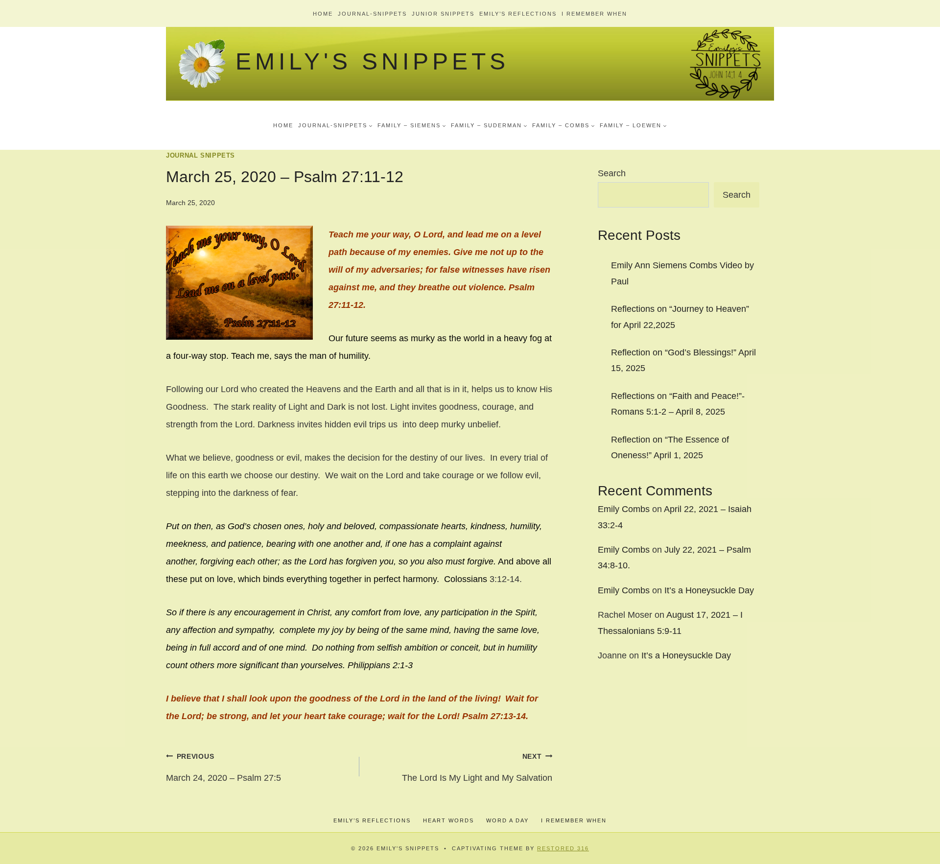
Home (323, 14)
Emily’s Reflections (518, 14)
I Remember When (594, 14)
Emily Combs (624, 509)
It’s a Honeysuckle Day (709, 590)
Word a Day (507, 820)
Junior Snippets (443, 14)
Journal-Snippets (372, 14)
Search (612, 173)
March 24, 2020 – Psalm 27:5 (223, 767)
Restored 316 (563, 848)
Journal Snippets (200, 155)
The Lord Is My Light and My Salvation (477, 767)
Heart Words (448, 820)
